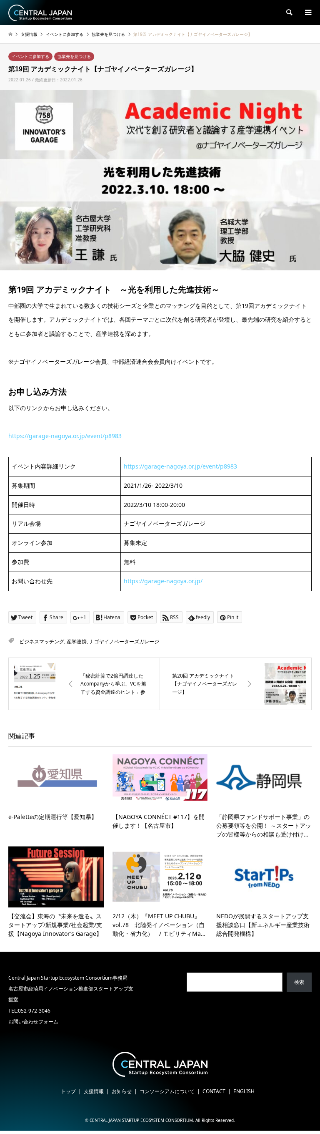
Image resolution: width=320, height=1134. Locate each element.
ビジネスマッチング (41, 641)
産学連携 (77, 641)
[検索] (288, 12)
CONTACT (213, 1091)
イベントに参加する (30, 56)
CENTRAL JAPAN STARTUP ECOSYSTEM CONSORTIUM (141, 1120)
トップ (68, 1091)
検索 (299, 981)
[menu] (307, 12)
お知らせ (122, 1091)
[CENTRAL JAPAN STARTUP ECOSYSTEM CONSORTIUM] (40, 12)
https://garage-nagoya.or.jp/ (163, 581)
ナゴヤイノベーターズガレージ (124, 641)
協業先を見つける (74, 56)
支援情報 (94, 1091)
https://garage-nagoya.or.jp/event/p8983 (65, 436)
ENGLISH (244, 1091)
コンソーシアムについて (167, 1091)
